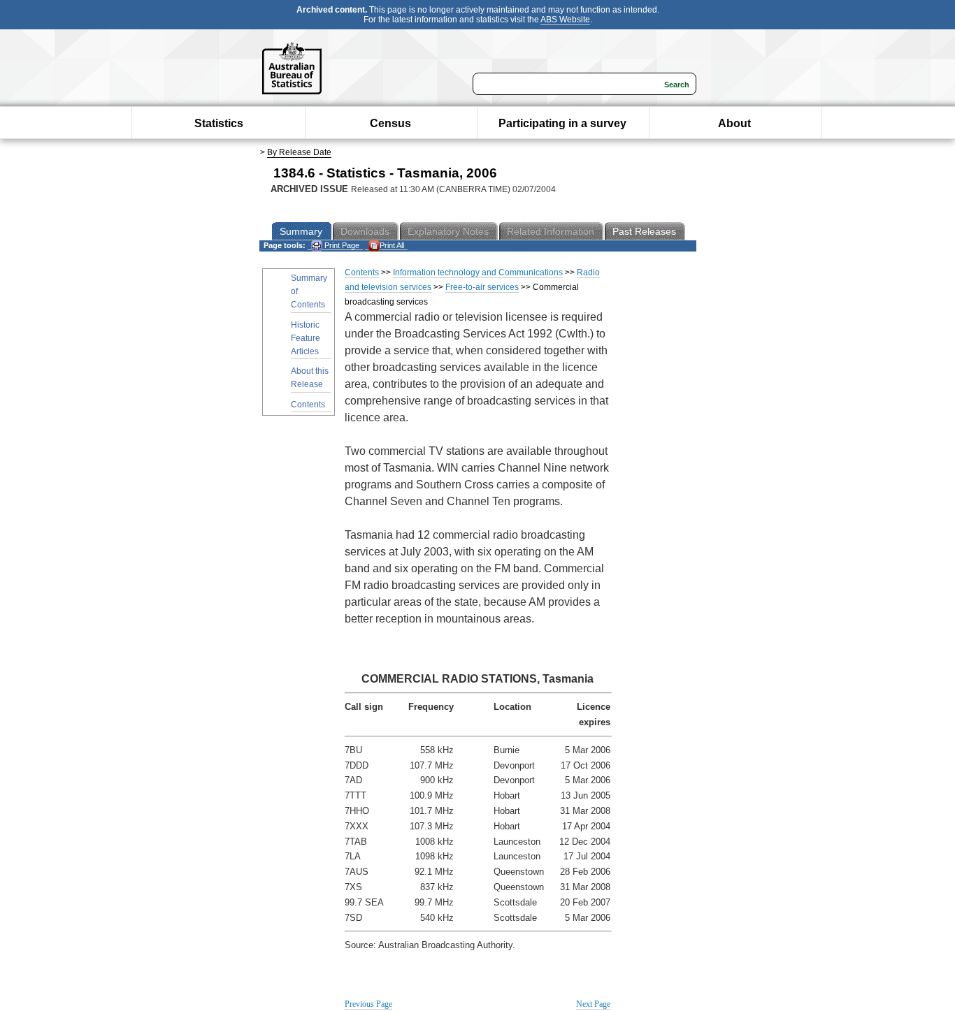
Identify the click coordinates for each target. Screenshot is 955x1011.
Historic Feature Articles (305, 338)
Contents (308, 404)
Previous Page (368, 1004)
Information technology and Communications (478, 272)
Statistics (218, 123)
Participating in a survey (562, 123)
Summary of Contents (309, 291)
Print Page (340, 245)
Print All (392, 245)
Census (390, 123)
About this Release (310, 377)
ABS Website (565, 19)
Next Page (593, 1004)
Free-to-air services (482, 287)
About (734, 123)
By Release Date (299, 152)
